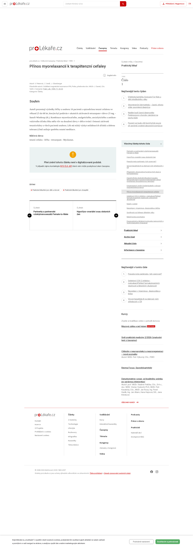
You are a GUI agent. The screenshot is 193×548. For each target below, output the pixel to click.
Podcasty (144, 48)
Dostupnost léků (137, 437)
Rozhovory (72, 432)
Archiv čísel (129, 237)
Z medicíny (72, 420)
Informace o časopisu (134, 250)
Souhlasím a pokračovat (167, 542)
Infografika (72, 436)
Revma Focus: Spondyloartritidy (136, 368)
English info (111, 76)
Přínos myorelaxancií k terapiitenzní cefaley (143, 192)
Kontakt (38, 421)
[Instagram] (157, 471)
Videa (134, 48)
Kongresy (124, 48)
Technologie (73, 424)
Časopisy (103, 48)
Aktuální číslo (130, 243)
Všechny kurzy (128, 402)
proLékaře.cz (15, 5)
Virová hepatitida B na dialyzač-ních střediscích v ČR (145, 167)
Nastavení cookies (42, 435)
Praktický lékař (61, 61)
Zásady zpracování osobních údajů (117, 473)
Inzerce (38, 424)
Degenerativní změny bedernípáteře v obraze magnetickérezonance (143, 186)
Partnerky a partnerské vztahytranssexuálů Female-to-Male (50, 213)
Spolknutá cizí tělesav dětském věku (140, 213)
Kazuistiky (72, 441)
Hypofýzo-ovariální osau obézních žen (93, 213)
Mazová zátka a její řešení (134, 326)
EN (190, 3)
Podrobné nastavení (141, 542)
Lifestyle (71, 428)
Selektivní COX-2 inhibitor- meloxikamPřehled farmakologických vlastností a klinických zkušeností (143, 198)
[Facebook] (151, 471)
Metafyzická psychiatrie (136, 217)
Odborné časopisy (48, 61)
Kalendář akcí (136, 433)
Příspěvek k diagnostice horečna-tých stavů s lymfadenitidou (144, 173)
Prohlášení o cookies (43, 432)
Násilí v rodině (132, 204)
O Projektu (39, 428)
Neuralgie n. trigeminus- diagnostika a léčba (143, 208)
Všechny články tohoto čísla (137, 144)
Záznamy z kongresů (108, 448)
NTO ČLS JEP (66, 166)
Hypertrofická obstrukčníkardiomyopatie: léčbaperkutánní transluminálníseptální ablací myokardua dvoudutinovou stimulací (144, 179)
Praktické (135, 427)
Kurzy (102, 420)
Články (80, 48)
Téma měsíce (73, 445)
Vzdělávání (90, 48)
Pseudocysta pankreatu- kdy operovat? (141, 162)
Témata (113, 48)
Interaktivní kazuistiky (108, 424)
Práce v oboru (157, 48)
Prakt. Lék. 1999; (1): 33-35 (53, 89)
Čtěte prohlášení (96, 473)
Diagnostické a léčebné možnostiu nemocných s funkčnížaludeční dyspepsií (145, 222)
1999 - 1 (72, 61)
